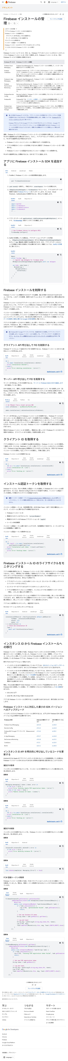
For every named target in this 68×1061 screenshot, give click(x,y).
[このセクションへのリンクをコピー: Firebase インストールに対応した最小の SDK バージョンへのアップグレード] (26, 710)
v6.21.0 (54, 739)
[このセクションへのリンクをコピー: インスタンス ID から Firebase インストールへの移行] (14, 647)
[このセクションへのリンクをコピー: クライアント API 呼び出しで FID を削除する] (51, 345)
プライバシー (12, 1052)
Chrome (4, 1037)
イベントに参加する (29, 1020)
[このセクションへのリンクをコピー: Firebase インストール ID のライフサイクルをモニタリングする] (25, 567)
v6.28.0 (54, 746)
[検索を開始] (41, 2)
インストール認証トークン (34, 99)
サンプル (4, 1014)
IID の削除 (58, 687)
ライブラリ (5, 1017)
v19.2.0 (39, 728)
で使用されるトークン (41, 498)
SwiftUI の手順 (57, 244)
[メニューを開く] (3, 2)
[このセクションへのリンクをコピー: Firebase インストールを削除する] (48, 290)
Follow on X (27, 1014)
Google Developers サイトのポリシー (55, 994)
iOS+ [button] (6, 171)
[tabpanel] (34, 228)
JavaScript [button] (22, 171)
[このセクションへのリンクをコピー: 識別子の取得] (16, 765)
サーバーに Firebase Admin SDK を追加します (48, 383)
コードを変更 (31, 675)
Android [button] (13, 171)
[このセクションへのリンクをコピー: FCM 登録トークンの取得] (25, 877)
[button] (24, 356)
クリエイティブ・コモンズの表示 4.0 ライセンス (40, 992)
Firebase (6, 14)
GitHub (4, 1020)
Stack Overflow (50, 1011)
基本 (21, 14)
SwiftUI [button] (13, 199)
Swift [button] (19, 199)
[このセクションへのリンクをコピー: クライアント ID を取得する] (40, 440)
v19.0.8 (39, 739)
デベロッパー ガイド (8, 1008)
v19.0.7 (39, 736)
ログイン (63, 2)
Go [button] (29, 400)
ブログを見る (28, 1008)
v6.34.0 (54, 725)
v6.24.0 (54, 728)
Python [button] (22, 400)
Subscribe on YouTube (30, 1017)
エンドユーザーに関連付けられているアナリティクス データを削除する (34, 336)
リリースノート (50, 1017)
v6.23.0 (54, 742)
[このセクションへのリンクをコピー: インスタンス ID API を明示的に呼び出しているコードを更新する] (12, 755)
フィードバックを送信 (56, 19)
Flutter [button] (31, 171)
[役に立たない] (63, 14)
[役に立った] (60, 14)
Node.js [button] (7, 400)
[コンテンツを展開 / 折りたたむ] (16, 29)
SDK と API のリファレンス (9, 1011)
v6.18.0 (54, 731)
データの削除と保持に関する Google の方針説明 (19, 319)
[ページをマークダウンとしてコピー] (14, 23)
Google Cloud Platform (8, 1042)
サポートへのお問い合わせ (53, 1008)
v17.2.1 (38, 742)
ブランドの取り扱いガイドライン (55, 1020)
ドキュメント (7, 8)
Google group (50, 1014)
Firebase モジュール (24, 192)
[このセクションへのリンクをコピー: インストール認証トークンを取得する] (53, 484)
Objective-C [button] (28, 199)
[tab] (7, 171)
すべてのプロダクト (7, 1045)
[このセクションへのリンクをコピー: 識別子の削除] (16, 829)
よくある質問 (49, 1023)
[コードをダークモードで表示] (61, 179)
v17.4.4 (39, 731)
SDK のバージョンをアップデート (53, 665)
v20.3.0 (39, 725)
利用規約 (4, 1052)
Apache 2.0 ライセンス (20, 994)
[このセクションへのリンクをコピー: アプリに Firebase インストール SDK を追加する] (8, 165)
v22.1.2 (39, 746)
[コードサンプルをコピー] (60, 202)
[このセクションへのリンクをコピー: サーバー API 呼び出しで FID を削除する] (46, 379)
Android (4, 1034)
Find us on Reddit (29, 1011)
